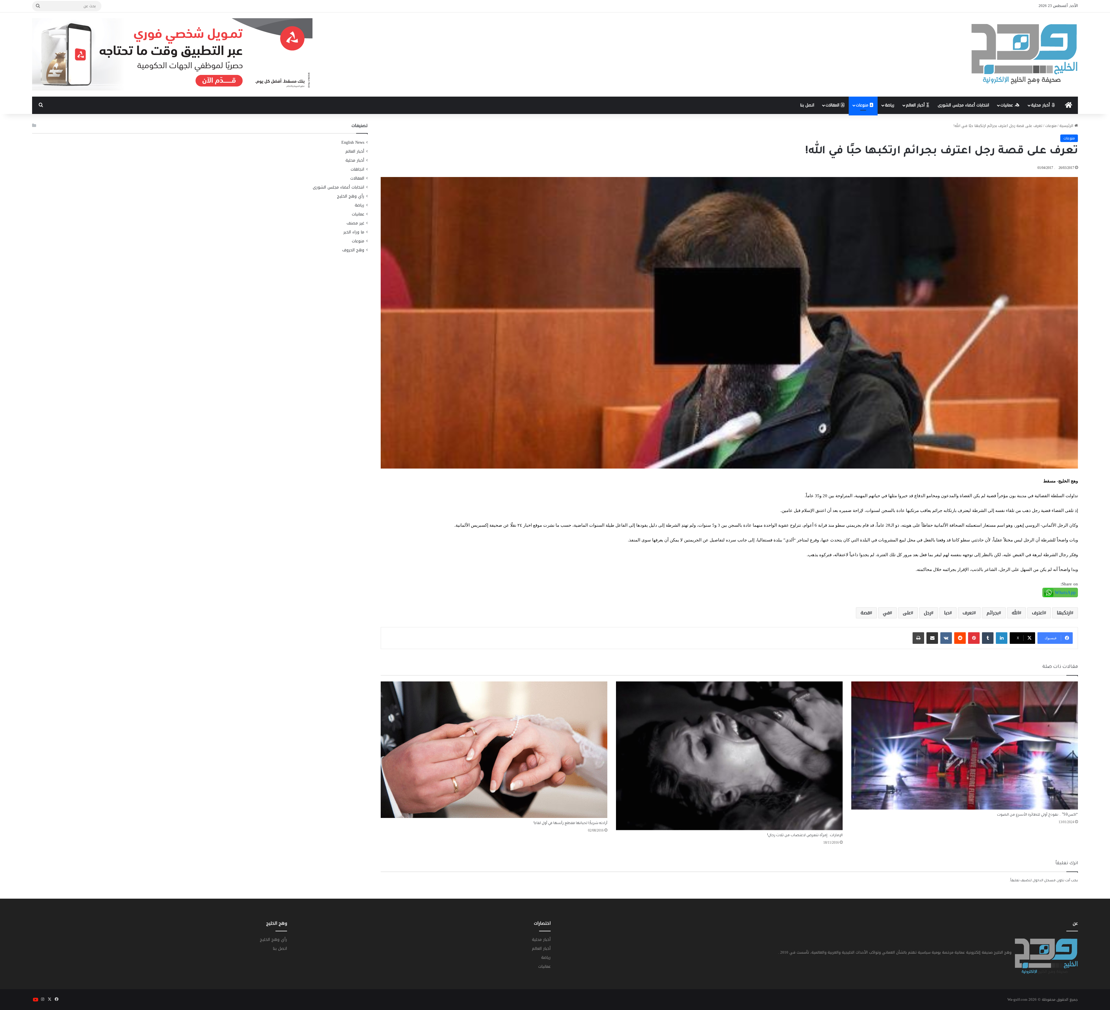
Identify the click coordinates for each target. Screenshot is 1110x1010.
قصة (865, 612)
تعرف (968, 612)
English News (352, 142)
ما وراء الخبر (353, 232)
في (886, 612)
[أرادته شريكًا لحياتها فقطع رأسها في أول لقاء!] (494, 749)
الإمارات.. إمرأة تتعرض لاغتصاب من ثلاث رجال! (805, 836)
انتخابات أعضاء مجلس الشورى (963, 105)
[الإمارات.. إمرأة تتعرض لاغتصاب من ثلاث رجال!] (729, 755)
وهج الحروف (353, 250)
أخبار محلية (1041, 105)
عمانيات (1007, 105)
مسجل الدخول (1044, 881)
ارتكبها (1064, 612)
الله (1015, 612)
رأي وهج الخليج (350, 196)
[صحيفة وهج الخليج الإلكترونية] (1025, 54)
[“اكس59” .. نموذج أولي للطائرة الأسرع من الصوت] (964, 745)
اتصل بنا (807, 105)
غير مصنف (355, 223)
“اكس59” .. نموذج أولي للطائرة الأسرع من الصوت (1037, 815)
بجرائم (993, 612)
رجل (927, 612)
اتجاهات (357, 169)
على (907, 612)
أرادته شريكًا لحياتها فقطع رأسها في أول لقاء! (570, 823)
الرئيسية (1066, 125)
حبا (947, 612)
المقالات (833, 105)
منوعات (863, 105)
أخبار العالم (916, 105)
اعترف (1038, 612)
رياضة (889, 105)
